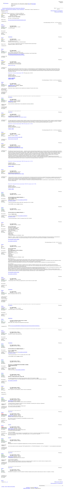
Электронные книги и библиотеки (11, 9)
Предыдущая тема (54, 10)
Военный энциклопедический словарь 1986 (15, 137)
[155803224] (10, 97)
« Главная (2, 486)
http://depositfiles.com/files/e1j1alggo (13, 272)
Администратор (18, 8)
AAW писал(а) (10, 101)
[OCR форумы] (5, 3)
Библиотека (23, 8)
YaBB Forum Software (26, 488)
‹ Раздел (6, 486)
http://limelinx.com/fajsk (11, 216)
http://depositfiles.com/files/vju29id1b (13, 239)
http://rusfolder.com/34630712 (20, 369)
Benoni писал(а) (10, 415)
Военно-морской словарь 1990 (13, 138)
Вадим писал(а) (10, 456)
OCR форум (3, 9)
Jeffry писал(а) (10, 400)
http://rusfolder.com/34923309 (12, 380)
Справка (6, 8)
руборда (16, 135)
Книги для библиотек (20, 9)
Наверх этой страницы (11, 486)
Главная (3, 8)
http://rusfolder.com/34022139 (22, 215)
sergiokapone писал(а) (11, 85)
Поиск (8, 8)
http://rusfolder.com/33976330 (22, 199)
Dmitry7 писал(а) (11, 428)
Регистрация (33, 3)
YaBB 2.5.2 (36, 487)
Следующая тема (59, 10)
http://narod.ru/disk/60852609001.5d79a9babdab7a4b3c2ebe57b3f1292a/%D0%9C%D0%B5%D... (25, 325)
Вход (29, 3)
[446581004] (10, 289)
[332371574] (10, 112)
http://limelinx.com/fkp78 (12, 200)
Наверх (2, 24)
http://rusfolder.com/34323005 (22, 352)
